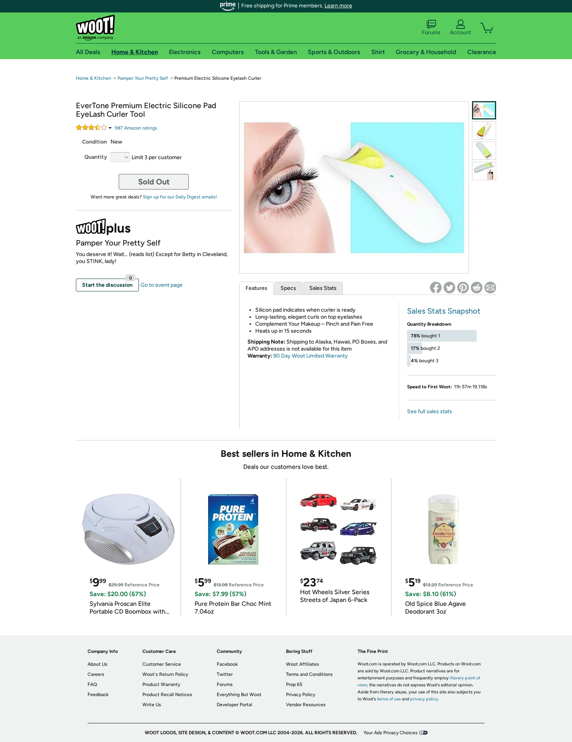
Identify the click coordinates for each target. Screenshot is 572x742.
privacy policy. (424, 699)
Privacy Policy (300, 694)
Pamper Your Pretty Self (143, 78)
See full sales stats (429, 411)
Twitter (225, 674)
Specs (288, 288)
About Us (97, 664)
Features (256, 288)
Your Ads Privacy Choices (390, 732)
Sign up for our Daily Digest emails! (180, 197)
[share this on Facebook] (436, 287)
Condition (94, 142)
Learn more (338, 5)
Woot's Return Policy (165, 674)
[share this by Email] (490, 287)
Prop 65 (294, 684)
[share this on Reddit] (477, 287)
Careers (96, 674)
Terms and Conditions (309, 674)
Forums (431, 32)
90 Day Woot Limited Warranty (310, 356)
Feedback (98, 694)
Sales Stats (323, 288)
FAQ (92, 684)
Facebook (227, 664)
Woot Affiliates (302, 664)
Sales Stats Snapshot (444, 311)
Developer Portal (234, 704)
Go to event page (161, 285)
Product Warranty (161, 684)
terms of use (389, 699)
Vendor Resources (306, 704)
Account (460, 32)
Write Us (151, 704)
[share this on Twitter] (449, 287)
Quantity (95, 157)
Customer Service (161, 664)
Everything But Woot (239, 694)
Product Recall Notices (167, 694)
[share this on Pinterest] (463, 287)
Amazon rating (136, 128)
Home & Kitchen (93, 78)
